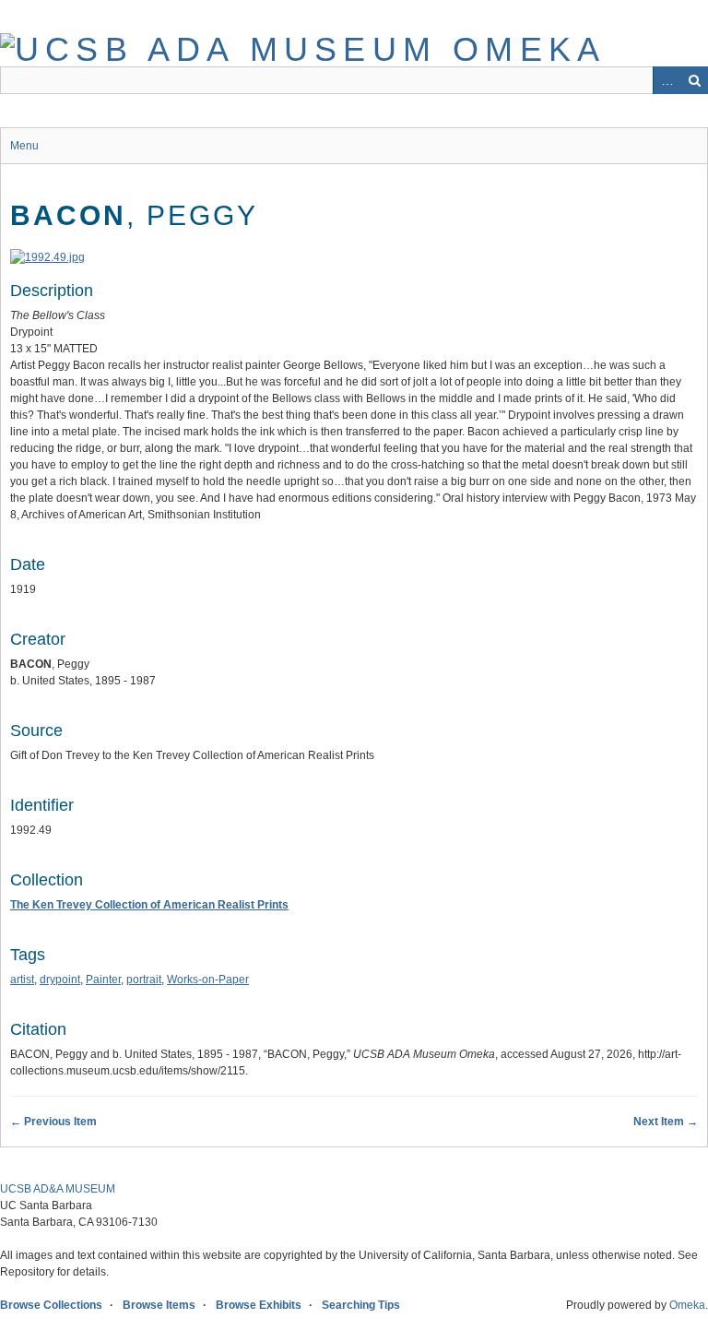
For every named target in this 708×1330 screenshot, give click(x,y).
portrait (143, 979)
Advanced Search (666, 80)
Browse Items (159, 1305)
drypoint (60, 979)
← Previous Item (53, 1121)
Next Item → (665, 1121)
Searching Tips (361, 1305)
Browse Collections (51, 1305)
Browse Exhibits (258, 1305)
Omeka (687, 1305)
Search (694, 80)
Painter (103, 979)
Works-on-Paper (208, 979)
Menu (24, 145)
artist (22, 979)
